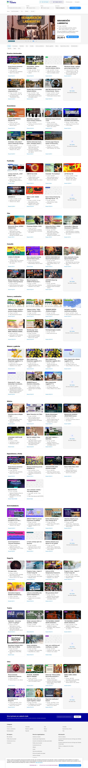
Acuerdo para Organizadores (39, 738)
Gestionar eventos (57, 2)
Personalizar (34, 765)
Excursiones (9, 726)
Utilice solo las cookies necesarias (48, 765)
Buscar (76, 7)
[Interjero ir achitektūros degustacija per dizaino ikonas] (31, 27)
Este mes (32, 11)
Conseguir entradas (73, 39)
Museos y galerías (29, 728)
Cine (45, 726)
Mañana (26, 11)
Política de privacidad (11, 738)
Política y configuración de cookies (65, 746)
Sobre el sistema (62, 736)
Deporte (27, 730)
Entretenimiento (10, 730)
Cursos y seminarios (11, 728)
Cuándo (27, 5)
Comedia (64, 726)
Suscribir (77, 716)
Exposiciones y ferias (67, 728)
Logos (34, 749)
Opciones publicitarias (37, 751)
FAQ (59, 748)
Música (45, 728)
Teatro (45, 730)
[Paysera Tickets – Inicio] (11, 2)
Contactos (9, 743)
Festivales (27, 726)
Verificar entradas (36, 755)
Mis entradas (44, 2)
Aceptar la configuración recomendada (70, 765)
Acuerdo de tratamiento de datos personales (42, 740)
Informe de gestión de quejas (39, 753)
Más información (39, 762)
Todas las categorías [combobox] (60, 7)
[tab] (26, 41)
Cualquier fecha (31, 7)
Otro (63, 730)
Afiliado (34, 747)
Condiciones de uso (11, 740)
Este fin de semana (14, 11)
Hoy (22, 11)
